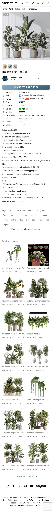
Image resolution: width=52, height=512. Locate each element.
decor (11, 210)
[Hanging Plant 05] (38, 331)
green (13, 215)
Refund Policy (15, 497)
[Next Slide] (45, 38)
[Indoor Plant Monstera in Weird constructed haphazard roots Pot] (13, 265)
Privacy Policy (7, 500)
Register (45, 500)
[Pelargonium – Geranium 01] (38, 265)
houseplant (23, 215)
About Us (37, 503)
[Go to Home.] (7, 3)
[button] (48, 78)
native (13, 220)
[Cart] (43, 3)
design (31, 210)
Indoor (33, 215)
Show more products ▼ (26, 477)
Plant (21, 220)
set (33, 220)
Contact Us (18, 500)
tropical (6, 225)
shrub (40, 220)
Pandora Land (16, 78)
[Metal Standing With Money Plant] (38, 397)
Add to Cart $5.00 (27, 87)
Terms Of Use (28, 497)
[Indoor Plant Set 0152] (13, 397)
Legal (6, 497)
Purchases (14, 503)
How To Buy (29, 500)
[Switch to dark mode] (37, 3)
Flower (5, 215)
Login (20, 229)
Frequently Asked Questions (21, 505)
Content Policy (41, 497)
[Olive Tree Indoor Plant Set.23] (38, 364)
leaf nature (43, 215)
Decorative (21, 210)
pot (27, 220)
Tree (47, 220)
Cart (36, 505)
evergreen (41, 210)
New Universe (25, 503)
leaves (5, 220)
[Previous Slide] (6, 38)
